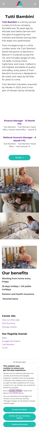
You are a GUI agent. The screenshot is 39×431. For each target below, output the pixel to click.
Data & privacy (8, 323)
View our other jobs (11, 320)
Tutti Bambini (9, 22)
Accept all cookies (19, 409)
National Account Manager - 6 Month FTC (19, 139)
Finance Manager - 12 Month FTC (19, 122)
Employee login (19, 362)
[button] (35, 4)
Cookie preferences (20, 424)
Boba (4, 338)
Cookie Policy (15, 391)
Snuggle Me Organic (11, 341)
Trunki (5, 348)
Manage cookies (9, 327)
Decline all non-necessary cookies (19, 417)
